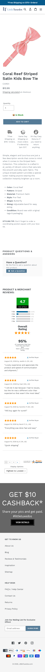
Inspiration (10, 565)
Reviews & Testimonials (15, 559)
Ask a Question (17, 271)
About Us (9, 546)
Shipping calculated (11, 92)
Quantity (6, 103)
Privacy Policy (11, 609)
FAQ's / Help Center (14, 589)
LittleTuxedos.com (26, 664)
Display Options (16, 467)
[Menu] (40, 9)
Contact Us (10, 596)
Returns (8, 602)
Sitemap (8, 572)
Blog (7, 552)
